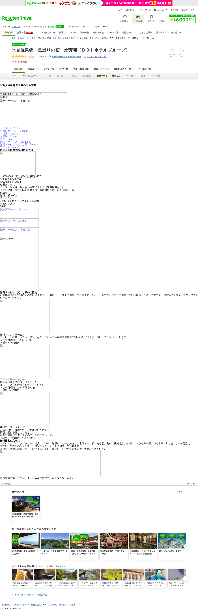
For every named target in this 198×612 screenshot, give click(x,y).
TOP (15, 76)
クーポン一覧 (144, 69)
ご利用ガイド (130, 10)
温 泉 (60, 76)
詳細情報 (156, 76)
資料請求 (71, 604)
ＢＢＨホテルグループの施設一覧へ (32, 594)
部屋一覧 (63, 69)
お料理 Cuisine (9, 133)
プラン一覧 (49, 69)
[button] (38, 498)
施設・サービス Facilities (15, 142)
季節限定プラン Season (14, 131)
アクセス (131, 76)
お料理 (47, 76)
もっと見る (177, 492)
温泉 (143, 76)
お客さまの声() (123, 69)
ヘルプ (119, 10)
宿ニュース (33, 69)
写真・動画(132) (81, 69)
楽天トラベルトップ (20, 38)
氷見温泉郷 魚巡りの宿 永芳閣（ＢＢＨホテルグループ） (71, 50)
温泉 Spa (6, 139)
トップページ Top (10, 128)
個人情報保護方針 (21, 604)
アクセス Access (10, 147)
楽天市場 (174, 10)
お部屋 (72, 76)
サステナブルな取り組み (97, 56)
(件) (40, 57)
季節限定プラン (30, 76)
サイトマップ (145, 10)
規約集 (62, 604)
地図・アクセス (101, 69)
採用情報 (53, 604)
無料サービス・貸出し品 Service (19, 144)
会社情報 (6, 604)
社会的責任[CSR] (38, 604)
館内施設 (86, 76)
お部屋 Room (8, 136)
